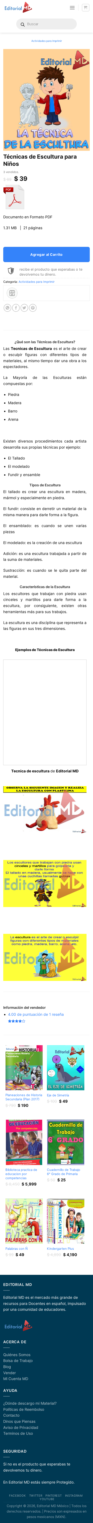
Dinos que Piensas (19, 1421)
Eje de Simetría (58, 1095)
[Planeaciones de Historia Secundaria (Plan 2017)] (24, 1067)
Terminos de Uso (18, 1433)
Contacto (11, 1415)
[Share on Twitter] (24, 308)
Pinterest (53, 1495)
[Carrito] (86, 8)
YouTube (47, 1499)
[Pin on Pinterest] (33, 308)
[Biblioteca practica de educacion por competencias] (24, 1142)
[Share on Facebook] (16, 308)
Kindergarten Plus (60, 1249)
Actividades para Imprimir (46, 40)
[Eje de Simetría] (65, 1067)
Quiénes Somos (16, 1354)
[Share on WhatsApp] (7, 308)
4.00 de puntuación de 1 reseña (36, 1014)
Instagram (74, 1495)
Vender (9, 1372)
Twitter (35, 1495)
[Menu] (72, 7)
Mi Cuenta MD (15, 1378)
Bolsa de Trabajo (18, 1360)
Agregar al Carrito (46, 254)
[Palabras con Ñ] (24, 1221)
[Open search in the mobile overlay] (46, 24)
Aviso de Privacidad (20, 1427)
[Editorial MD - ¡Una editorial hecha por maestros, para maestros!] (18, 7)
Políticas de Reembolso (23, 1409)
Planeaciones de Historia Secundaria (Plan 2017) (23, 1097)
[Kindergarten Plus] (65, 1221)
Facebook (17, 1495)
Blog (7, 1366)
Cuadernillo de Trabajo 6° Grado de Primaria (63, 1172)
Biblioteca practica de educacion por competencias (21, 1174)
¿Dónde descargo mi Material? (30, 1403)
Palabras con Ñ (16, 1249)
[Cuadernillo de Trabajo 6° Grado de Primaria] (65, 1142)
